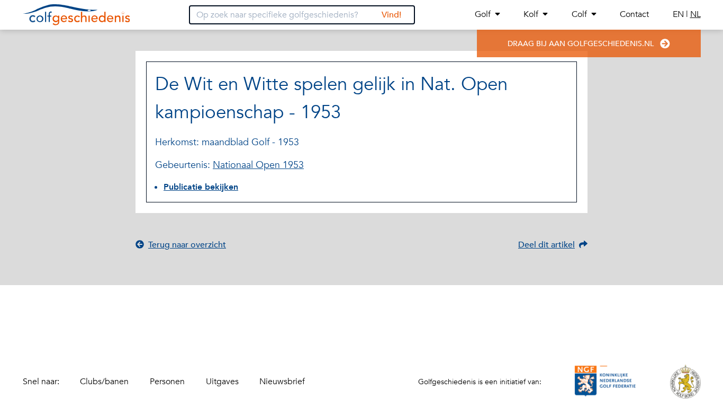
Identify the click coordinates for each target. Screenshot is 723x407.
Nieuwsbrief (282, 381)
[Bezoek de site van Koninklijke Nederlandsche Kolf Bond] (685, 382)
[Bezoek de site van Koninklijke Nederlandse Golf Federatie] (605, 382)
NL (695, 14)
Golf (483, 14)
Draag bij (581, 44)
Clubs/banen (104, 381)
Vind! (391, 15)
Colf (579, 14)
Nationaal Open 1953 (258, 165)
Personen (167, 381)
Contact (634, 14)
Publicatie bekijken (201, 187)
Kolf (530, 14)
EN (679, 14)
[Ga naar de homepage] (76, 14)
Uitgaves (222, 381)
